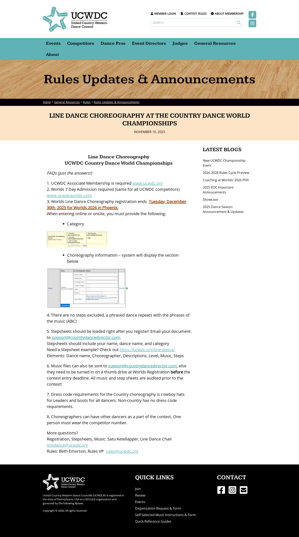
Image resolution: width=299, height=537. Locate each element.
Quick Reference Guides (153, 521)
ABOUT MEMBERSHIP (229, 13)
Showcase (210, 199)
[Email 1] (243, 490)
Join (138, 489)
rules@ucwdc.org (122, 451)
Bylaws (79, 503)
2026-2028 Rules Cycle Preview (226, 172)
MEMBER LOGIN (165, 13)
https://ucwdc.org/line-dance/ (147, 349)
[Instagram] (232, 490)
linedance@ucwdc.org (67, 445)
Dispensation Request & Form (158, 508)
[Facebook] (221, 490)
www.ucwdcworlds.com (69, 195)
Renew (140, 495)
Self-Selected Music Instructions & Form (165, 515)
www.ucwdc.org (147, 183)
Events (140, 502)
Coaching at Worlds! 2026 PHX (226, 180)
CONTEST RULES (195, 13)
